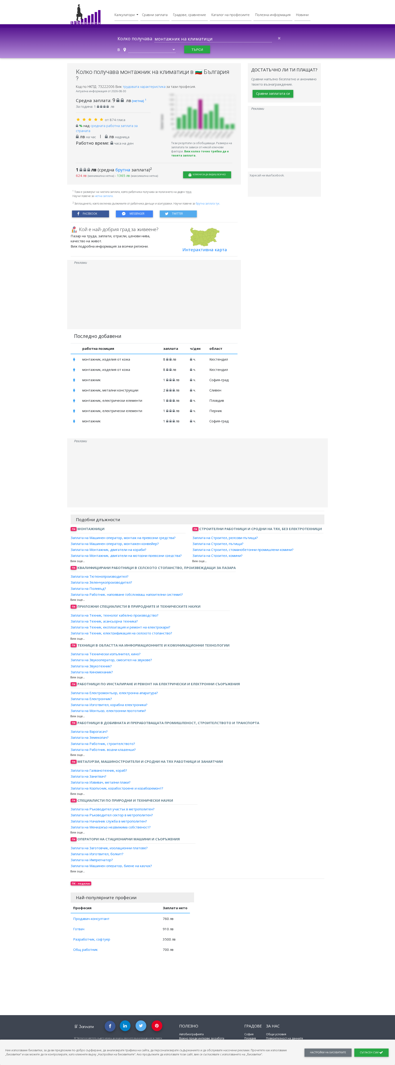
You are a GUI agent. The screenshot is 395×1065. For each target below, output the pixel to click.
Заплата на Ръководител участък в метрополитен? (113, 809)
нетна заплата (104, 196)
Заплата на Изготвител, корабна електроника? (109, 704)
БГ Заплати (84, 1026)
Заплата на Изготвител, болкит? (97, 854)
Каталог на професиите (230, 14)
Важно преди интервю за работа (201, 1038)
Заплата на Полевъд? (88, 588)
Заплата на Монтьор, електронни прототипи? (108, 710)
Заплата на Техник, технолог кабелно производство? (114, 615)
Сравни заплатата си (273, 93)
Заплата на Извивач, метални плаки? (101, 782)
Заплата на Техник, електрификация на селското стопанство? (121, 633)
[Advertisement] (154, 297)
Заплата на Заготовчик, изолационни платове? (109, 847)
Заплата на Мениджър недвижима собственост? (111, 827)
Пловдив (250, 1038)
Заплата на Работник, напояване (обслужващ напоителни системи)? (127, 594)
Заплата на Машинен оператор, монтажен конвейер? (115, 543)
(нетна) (139, 100)
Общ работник (85, 949)
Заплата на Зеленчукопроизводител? (101, 582)
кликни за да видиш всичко (209, 174)
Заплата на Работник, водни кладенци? (103, 749)
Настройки (328, 1052)
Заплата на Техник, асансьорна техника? (104, 621)
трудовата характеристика (144, 86)
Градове (253, 1026)
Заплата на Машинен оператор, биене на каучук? (111, 865)
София (249, 1034)
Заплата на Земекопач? (90, 737)
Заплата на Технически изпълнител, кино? (106, 654)
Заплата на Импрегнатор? (92, 859)
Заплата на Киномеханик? (92, 672)
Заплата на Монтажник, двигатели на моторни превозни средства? (126, 555)
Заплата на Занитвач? (88, 776)
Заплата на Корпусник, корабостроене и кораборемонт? (117, 788)
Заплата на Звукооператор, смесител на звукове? (111, 660)
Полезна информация (273, 14)
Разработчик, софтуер (91, 939)
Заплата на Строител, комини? (217, 555)
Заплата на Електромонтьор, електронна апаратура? (114, 692)
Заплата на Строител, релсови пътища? (225, 537)
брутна (122, 170)
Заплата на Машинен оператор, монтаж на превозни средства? (123, 537)
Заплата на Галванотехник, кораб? (99, 770)
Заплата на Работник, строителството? (103, 743)
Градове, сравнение (189, 14)
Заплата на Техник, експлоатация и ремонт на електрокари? (120, 627)
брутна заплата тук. (208, 203)
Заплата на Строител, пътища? (217, 543)
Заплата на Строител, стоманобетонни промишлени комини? (243, 549)
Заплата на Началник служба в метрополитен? (109, 821)
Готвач (78, 929)
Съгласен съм (369, 1052)
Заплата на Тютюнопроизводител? (99, 576)
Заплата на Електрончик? (91, 698)
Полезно (188, 1026)
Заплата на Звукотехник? (91, 665)
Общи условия (276, 1034)
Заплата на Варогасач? (89, 731)
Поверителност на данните (284, 1038)
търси (197, 49)
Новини (302, 14)
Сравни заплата (155, 14)
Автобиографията (191, 1034)
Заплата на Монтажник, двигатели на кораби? (108, 549)
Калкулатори (125, 14)
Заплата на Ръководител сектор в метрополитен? (112, 815)
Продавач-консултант (91, 918)
